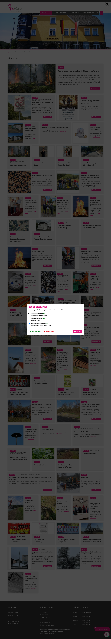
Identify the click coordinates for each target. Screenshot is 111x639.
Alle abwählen (49, 332)
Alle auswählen (35, 332)
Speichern (77, 332)
